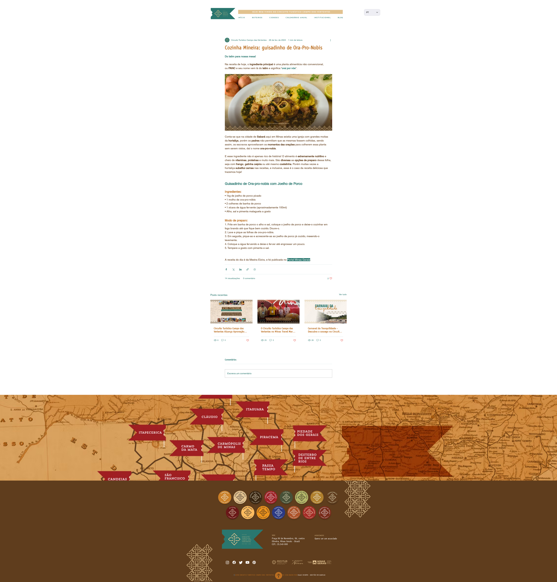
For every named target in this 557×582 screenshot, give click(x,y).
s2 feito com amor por (287, 575)
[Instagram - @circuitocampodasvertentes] (227, 562)
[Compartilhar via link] (247, 269)
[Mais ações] (330, 40)
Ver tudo (343, 294)
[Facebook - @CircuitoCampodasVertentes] (234, 562)
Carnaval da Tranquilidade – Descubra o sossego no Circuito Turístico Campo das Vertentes (324, 330)
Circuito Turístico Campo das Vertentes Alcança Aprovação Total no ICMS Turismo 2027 (229, 330)
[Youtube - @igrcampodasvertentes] (247, 562)
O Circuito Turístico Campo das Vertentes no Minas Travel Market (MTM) (278, 330)
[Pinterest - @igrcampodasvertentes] (254, 562)
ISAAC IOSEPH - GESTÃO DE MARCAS (311, 575)
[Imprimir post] (254, 269)
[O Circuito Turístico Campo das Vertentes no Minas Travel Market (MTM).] (278, 312)
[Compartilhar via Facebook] (226, 269)
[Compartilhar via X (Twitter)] (233, 269)
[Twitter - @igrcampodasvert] (241, 562)
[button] (257, 17)
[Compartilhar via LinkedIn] (240, 269)
